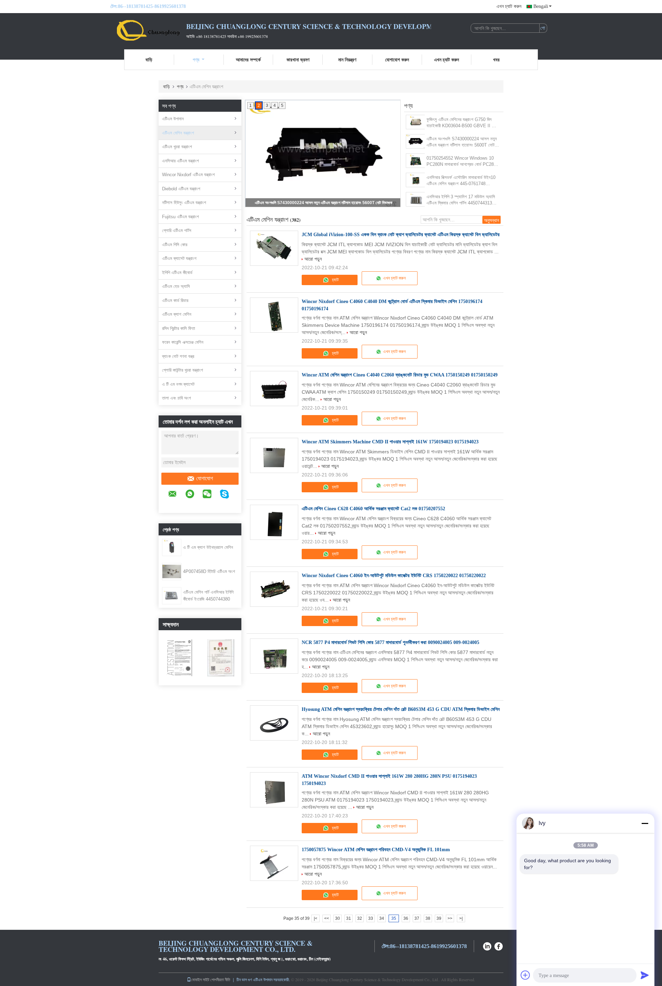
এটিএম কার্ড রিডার (175, 300)
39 (439, 918)
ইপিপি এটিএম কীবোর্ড (177, 272)
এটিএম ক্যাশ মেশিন (176, 314)
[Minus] (645, 823)
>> (450, 918)
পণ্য (196, 59)
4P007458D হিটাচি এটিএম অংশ (209, 571)
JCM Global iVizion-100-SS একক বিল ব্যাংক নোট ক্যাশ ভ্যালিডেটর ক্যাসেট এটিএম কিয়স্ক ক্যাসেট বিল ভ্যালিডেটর (401, 234)
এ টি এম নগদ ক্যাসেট (178, 384)
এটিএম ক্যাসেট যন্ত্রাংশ (179, 258)
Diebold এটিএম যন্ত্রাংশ (181, 188)
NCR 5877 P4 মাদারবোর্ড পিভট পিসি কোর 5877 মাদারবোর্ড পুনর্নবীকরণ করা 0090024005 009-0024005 (390, 642)
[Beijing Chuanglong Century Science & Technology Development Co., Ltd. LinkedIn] (487, 945)
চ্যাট (335, 279)
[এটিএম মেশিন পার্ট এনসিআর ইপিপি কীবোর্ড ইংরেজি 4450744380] (171, 595)
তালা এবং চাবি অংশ (176, 398)
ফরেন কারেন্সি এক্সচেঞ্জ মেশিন (182, 342)
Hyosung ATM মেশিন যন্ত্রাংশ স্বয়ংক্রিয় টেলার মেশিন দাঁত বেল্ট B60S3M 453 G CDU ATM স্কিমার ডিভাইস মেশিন (401, 709)
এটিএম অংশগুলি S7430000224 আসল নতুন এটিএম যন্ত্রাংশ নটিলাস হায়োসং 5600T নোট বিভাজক (323, 202)
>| (461, 918)
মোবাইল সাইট (200, 979)
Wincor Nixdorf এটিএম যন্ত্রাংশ (188, 174)
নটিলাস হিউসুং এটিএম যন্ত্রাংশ (184, 202)
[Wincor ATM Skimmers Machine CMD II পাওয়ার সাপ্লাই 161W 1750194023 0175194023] (274, 455)
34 (381, 918)
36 (405, 918)
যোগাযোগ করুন (397, 59)
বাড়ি (149, 59)
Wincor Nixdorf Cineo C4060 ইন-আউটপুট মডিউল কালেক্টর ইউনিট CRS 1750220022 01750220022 (394, 575)
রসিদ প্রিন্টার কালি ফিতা (178, 328)
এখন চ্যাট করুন (508, 6)
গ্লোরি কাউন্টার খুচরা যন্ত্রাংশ (182, 370)
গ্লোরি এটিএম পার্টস (176, 230)
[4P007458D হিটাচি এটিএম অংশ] (171, 571)
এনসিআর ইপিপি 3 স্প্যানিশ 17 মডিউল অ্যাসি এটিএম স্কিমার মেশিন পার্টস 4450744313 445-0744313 (461, 200)
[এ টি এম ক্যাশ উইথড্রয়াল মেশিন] (171, 547)
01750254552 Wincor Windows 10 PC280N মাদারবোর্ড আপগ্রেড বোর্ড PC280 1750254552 (461, 161)
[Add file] (525, 975)
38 (427, 918)
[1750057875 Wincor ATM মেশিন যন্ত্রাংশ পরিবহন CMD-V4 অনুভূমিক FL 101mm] (274, 863)
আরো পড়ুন (313, 259)
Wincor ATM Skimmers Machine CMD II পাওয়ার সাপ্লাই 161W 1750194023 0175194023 (390, 441)
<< (326, 918)
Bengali (540, 6)
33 (370, 918)
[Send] (644, 975)
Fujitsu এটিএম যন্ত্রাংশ (180, 216)
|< (315, 918)
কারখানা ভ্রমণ (298, 59)
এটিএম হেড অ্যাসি (176, 286)
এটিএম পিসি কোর (174, 244)
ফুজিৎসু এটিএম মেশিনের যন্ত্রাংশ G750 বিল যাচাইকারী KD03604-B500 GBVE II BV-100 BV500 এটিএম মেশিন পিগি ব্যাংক (463, 123)
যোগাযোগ (204, 478)
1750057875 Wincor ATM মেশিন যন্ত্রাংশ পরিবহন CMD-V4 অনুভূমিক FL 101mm (376, 849)
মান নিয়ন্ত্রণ (347, 59)
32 (359, 918)
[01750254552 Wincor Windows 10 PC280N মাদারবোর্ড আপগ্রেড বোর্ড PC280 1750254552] (415, 160)
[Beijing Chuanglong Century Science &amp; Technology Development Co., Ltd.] (148, 30)
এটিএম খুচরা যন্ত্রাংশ (177, 146)
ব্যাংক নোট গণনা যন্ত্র (178, 356)
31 (348, 918)
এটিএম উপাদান (173, 118)
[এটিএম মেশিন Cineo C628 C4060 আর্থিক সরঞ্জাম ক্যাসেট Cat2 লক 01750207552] (274, 522)
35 (393, 918)
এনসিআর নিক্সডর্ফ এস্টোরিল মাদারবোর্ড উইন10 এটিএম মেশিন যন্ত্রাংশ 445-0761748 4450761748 (461, 181)
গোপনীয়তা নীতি (220, 979)
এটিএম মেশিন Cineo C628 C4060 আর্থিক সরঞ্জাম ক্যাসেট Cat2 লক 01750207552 (373, 508)
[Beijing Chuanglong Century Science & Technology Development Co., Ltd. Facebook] (498, 945)
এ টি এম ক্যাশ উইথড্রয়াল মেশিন (208, 547)
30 (337, 918)
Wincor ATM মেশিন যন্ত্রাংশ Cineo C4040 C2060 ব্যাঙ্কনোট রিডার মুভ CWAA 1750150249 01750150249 (400, 375)
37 (416, 918)
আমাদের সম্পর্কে (248, 59)
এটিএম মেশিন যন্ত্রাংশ (178, 132)
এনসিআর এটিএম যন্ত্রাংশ (180, 160)
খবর (496, 59)
